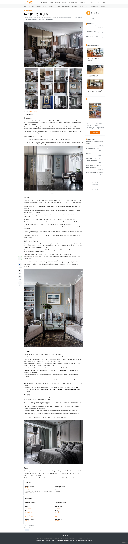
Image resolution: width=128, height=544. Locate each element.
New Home (38, 6)
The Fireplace (57, 512)
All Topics (31, 6)
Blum (56, 504)
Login (104, 2)
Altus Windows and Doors (30, 504)
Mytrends (44, 2)
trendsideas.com (59, 538)
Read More (95, 132)
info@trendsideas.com (49, 538)
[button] (20, 258)
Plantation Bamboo (29, 516)
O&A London (27, 487)
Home (25, 6)
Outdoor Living (66, 6)
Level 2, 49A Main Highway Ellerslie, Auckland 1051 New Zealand (77, 538)
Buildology (57, 520)
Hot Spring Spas (28, 508)
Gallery (57, 2)
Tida (86, 6)
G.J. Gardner (57, 508)
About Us (82, 2)
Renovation (74, 6)
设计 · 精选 (103, 6)
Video (51, 2)
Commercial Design (94, 6)
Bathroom (51, 6)
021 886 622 (40, 538)
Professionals (72, 2)
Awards (27, 490)
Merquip (56, 516)
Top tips (81, 6)
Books (64, 2)
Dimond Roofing (28, 512)
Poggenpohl (27, 520)
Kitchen (44, 6)
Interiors (58, 6)
